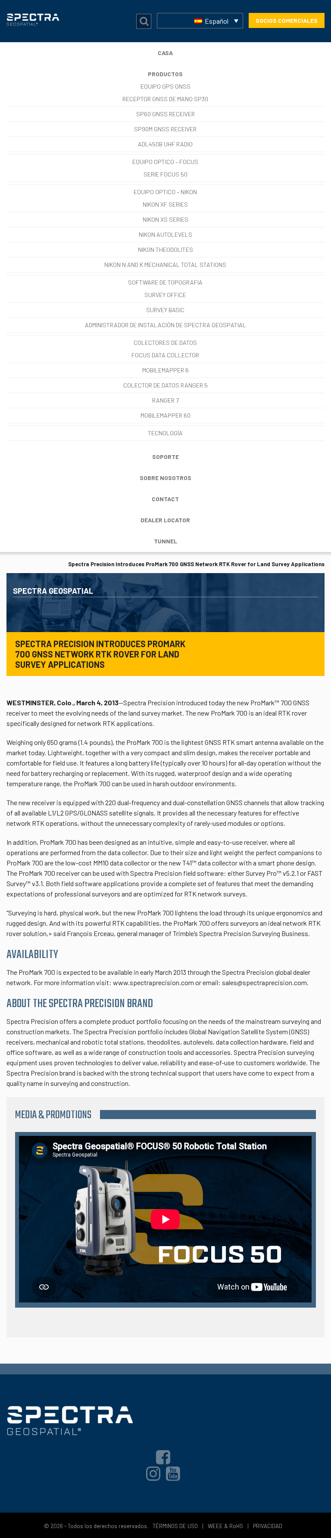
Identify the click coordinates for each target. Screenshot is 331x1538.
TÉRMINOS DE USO (175, 1525)
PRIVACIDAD (267, 1525)
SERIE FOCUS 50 (165, 174)
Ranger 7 (165, 400)
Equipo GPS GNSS (165, 86)
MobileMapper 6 (165, 370)
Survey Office (165, 294)
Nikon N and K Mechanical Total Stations (165, 264)
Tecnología (165, 433)
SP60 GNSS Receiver (165, 114)
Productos (165, 74)
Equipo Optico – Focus (165, 161)
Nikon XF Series (165, 204)
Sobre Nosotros (165, 477)
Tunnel (165, 541)
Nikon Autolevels (165, 234)
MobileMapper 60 (165, 415)
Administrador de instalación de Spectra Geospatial (165, 325)
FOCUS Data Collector (165, 355)
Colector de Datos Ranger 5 (165, 385)
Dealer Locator (165, 520)
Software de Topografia (165, 282)
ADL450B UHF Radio (165, 144)
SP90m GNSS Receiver (165, 129)
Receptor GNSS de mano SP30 (165, 98)
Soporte (165, 456)
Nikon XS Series (165, 219)
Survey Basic (165, 309)
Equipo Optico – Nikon (165, 191)
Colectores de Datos (165, 342)
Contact (165, 498)
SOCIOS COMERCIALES (287, 20)
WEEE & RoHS (225, 1525)
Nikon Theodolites (165, 249)
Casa (165, 52)
